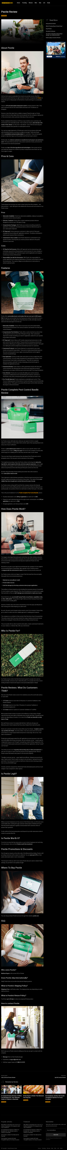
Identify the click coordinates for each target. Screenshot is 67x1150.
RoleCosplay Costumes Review (53, 37)
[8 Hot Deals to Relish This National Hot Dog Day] (33, 1089)
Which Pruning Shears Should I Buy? (54, 26)
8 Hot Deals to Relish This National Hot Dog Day (33, 1097)
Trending (4, 15)
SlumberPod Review (50, 31)
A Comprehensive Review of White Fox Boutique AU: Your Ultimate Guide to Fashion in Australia (11, 1097)
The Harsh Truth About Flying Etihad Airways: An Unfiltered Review (54, 34)
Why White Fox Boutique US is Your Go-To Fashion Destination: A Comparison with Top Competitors (10, 1126)
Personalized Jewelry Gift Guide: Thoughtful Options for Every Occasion (55, 1097)
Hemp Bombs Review (51, 23)
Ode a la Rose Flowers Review (8, 1077)
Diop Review (49, 28)
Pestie (39, 98)
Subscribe (56, 1134)
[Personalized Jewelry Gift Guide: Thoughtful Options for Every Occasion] (55, 1089)
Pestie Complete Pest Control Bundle (28, 493)
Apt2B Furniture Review (60, 1077)
